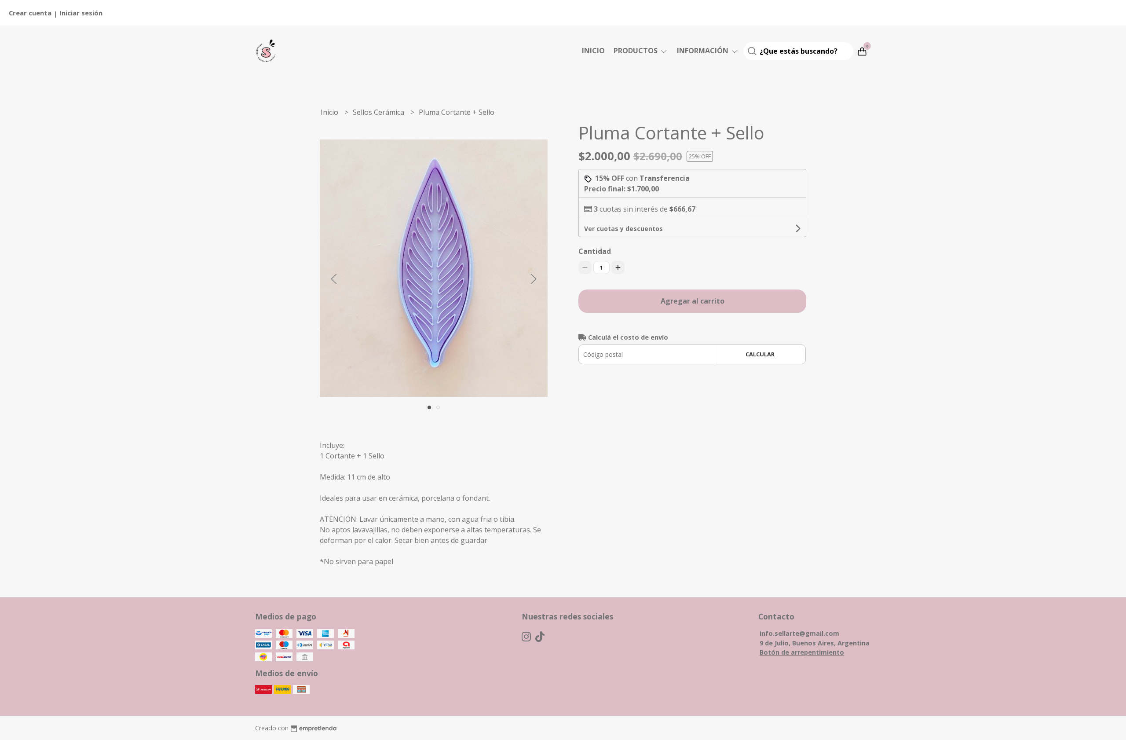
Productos (636, 50)
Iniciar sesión (80, 12)
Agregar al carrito (692, 301)
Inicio (593, 50)
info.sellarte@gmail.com (799, 633)
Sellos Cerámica (379, 112)
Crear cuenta (30, 12)
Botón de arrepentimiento (802, 652)
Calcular (760, 354)
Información (703, 50)
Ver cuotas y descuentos (623, 228)
